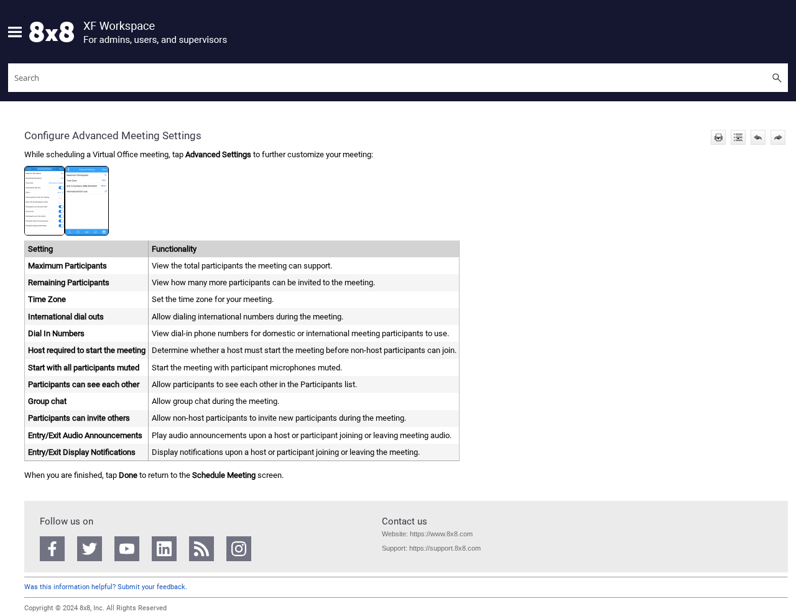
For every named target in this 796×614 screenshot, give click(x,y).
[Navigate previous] (758, 137)
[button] (777, 77)
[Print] (718, 137)
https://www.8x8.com (440, 534)
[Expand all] (738, 137)
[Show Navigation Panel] (15, 32)
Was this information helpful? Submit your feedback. (105, 587)
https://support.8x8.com (445, 548)
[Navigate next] (778, 137)
